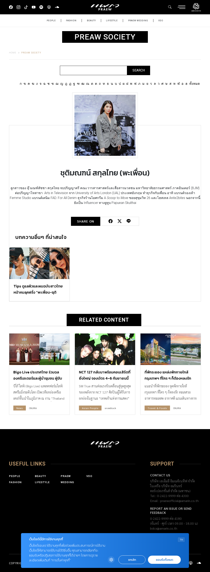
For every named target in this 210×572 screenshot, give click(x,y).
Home (12, 52)
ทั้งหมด (194, 84)
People (51, 20)
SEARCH (138, 70)
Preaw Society (31, 52)
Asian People (90, 408)
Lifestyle (112, 20)
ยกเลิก (132, 560)
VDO (160, 20)
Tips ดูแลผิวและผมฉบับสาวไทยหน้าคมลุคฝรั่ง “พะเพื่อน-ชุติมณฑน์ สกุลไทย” (38, 292)
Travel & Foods (157, 408)
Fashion (71, 20)
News (19, 408)
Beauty (91, 20)
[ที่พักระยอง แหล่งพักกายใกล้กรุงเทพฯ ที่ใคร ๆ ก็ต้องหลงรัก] (170, 349)
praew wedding (138, 20)
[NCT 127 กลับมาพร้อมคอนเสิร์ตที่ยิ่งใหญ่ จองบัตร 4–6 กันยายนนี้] (105, 349)
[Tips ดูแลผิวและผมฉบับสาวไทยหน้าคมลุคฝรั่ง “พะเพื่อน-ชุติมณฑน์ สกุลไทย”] (39, 263)
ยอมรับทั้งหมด (164, 560)
